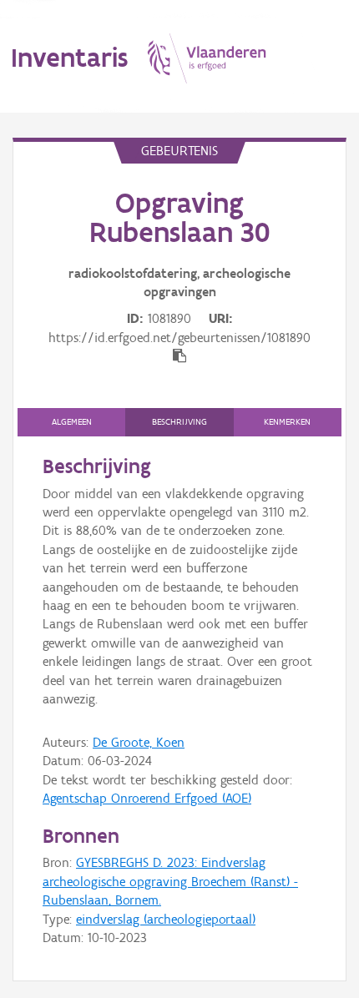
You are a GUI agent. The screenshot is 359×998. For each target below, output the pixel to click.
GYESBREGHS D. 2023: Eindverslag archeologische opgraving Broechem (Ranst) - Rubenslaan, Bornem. (170, 881)
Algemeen (72, 421)
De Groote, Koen (139, 742)
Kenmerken (287, 421)
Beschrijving (179, 421)
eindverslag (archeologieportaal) (165, 919)
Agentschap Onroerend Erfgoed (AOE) (147, 798)
